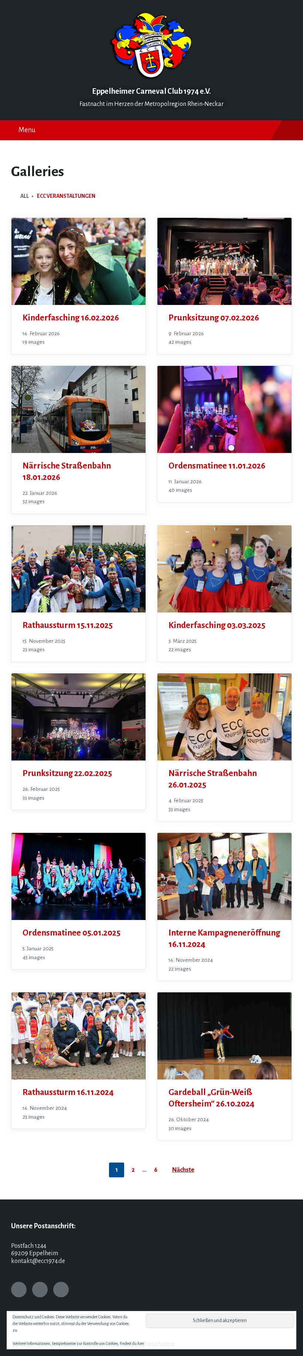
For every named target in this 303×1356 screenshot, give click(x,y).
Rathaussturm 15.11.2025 (68, 625)
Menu (26, 130)
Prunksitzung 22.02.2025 (67, 773)
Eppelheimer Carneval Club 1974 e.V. (151, 91)
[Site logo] (151, 77)
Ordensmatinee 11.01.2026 (216, 465)
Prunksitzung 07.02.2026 (213, 317)
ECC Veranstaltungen (66, 196)
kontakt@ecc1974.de (38, 1261)
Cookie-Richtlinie (160, 1343)
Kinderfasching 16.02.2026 (71, 317)
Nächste (183, 1170)
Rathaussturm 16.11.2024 (68, 1092)
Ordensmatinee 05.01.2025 (71, 932)
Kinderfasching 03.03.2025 (216, 625)
